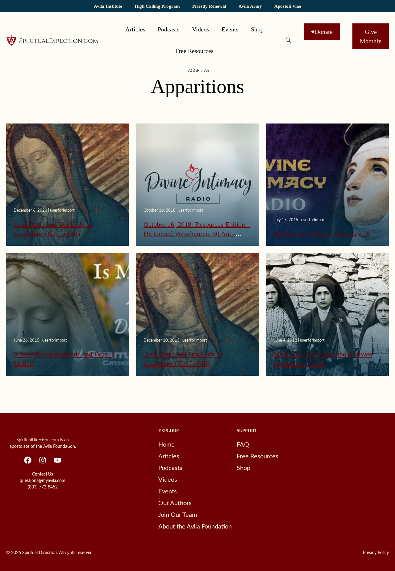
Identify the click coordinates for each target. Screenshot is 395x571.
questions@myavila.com (42, 481)
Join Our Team (177, 515)
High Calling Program (157, 6)
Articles (135, 29)
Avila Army (250, 6)
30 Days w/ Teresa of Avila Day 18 (322, 233)
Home (166, 445)
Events (230, 29)
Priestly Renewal (209, 6)
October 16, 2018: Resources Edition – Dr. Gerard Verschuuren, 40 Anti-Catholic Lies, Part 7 (196, 234)
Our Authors (175, 503)
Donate (322, 31)
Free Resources (194, 50)
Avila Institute (108, 6)
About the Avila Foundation (195, 527)
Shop (257, 29)
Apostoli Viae (287, 6)
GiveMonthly (370, 36)
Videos (200, 29)
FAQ (243, 445)
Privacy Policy (376, 553)
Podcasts (169, 29)
